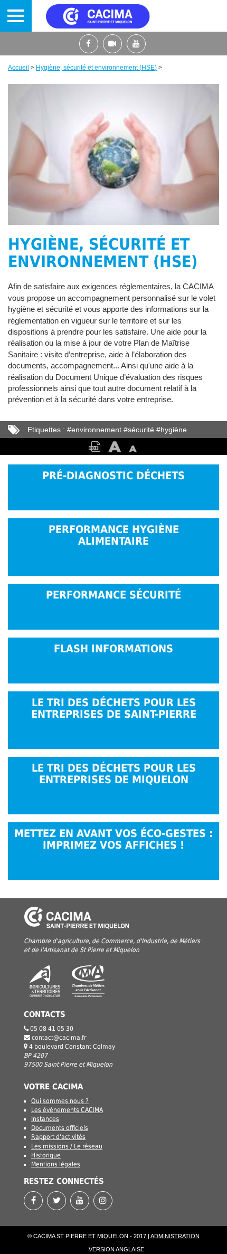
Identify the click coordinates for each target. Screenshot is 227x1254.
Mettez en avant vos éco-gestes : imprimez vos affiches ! (113, 839)
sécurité (141, 429)
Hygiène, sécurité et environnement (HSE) (96, 67)
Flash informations (113, 649)
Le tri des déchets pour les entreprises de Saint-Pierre (113, 708)
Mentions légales (55, 1164)
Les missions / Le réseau (66, 1146)
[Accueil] (113, 16)
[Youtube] (137, 43)
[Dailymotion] (115, 43)
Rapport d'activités (58, 1137)
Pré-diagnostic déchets (113, 476)
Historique (46, 1155)
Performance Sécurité (113, 595)
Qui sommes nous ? (60, 1101)
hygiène (173, 429)
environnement (96, 429)
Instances (45, 1119)
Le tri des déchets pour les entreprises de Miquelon (114, 774)
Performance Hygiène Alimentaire (114, 535)
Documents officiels (59, 1128)
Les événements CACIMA (67, 1110)
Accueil (18, 67)
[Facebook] (91, 43)
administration (175, 1236)
